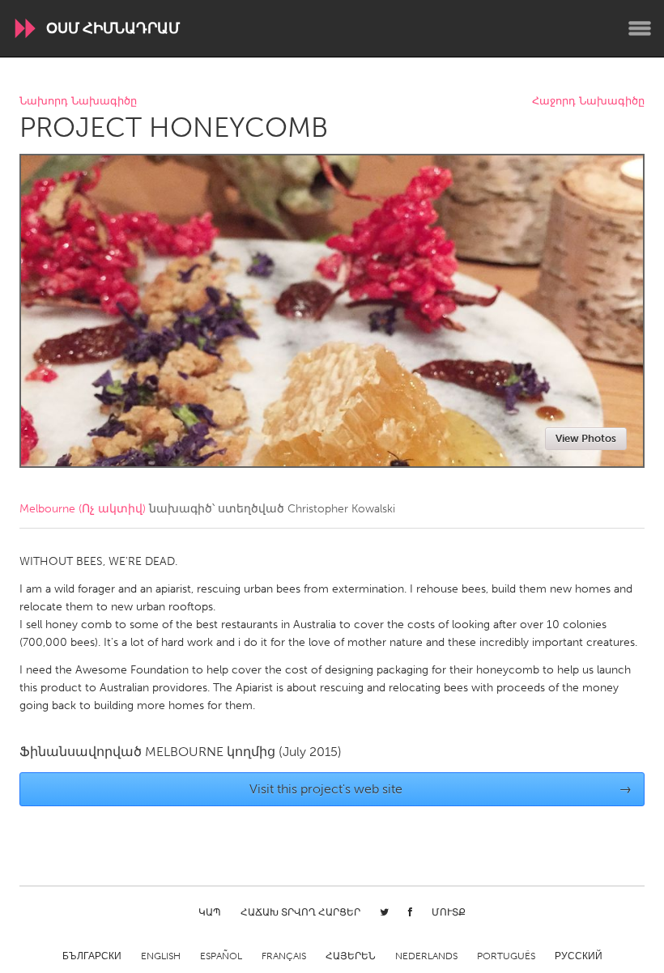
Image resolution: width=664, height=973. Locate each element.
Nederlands (426, 956)
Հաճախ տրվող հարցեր (300, 912)
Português (506, 956)
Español (221, 956)
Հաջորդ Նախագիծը (588, 101)
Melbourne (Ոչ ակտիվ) (82, 509)
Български (91, 956)
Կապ (209, 912)
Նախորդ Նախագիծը (78, 101)
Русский (578, 956)
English (161, 956)
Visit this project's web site (440, 789)
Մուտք (449, 912)
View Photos (585, 438)
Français (284, 956)
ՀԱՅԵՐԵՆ (351, 956)
